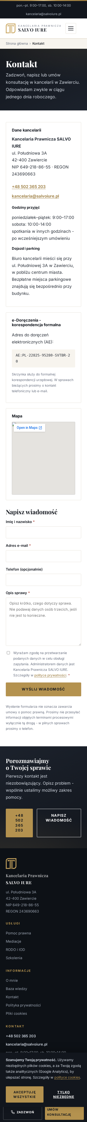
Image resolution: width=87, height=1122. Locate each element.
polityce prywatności (50, 675)
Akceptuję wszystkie (24, 1094)
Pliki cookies (16, 1013)
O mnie (12, 980)
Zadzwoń (25, 1112)
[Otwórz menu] (70, 28)
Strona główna (17, 43)
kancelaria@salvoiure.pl (43, 14)
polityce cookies (67, 1077)
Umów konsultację (59, 1112)
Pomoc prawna (18, 933)
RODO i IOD (15, 949)
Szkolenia (14, 958)
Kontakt (12, 997)
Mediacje (13, 941)
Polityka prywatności (23, 1005)
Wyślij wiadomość (43, 689)
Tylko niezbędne (63, 1094)
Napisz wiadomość (59, 818)
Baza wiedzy (16, 989)
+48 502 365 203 (29, 186)
